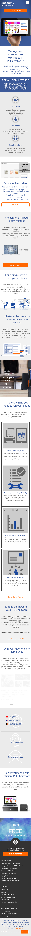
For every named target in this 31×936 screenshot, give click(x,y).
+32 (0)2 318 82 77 (16, 724)
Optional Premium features (15, 835)
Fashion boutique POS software (10, 863)
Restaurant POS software (8, 871)
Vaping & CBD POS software (9, 876)
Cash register (5, 899)
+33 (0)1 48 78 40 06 (17, 720)
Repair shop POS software (9, 878)
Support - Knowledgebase (9, 913)
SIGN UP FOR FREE (15, 10)
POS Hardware (5, 911)
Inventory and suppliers (8, 897)
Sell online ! (15, 204)
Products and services (7, 894)
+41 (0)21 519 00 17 (16, 717)
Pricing (16, 824)
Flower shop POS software (9, 868)
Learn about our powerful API (15, 639)
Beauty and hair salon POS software (12, 866)
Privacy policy (18, 928)
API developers (5, 916)
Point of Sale (4, 889)
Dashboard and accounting (9, 902)
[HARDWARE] (15, 811)
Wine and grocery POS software (10, 880)
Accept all (24, 932)
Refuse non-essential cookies (12, 932)
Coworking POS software (8, 873)
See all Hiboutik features (15, 597)
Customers (4, 892)
